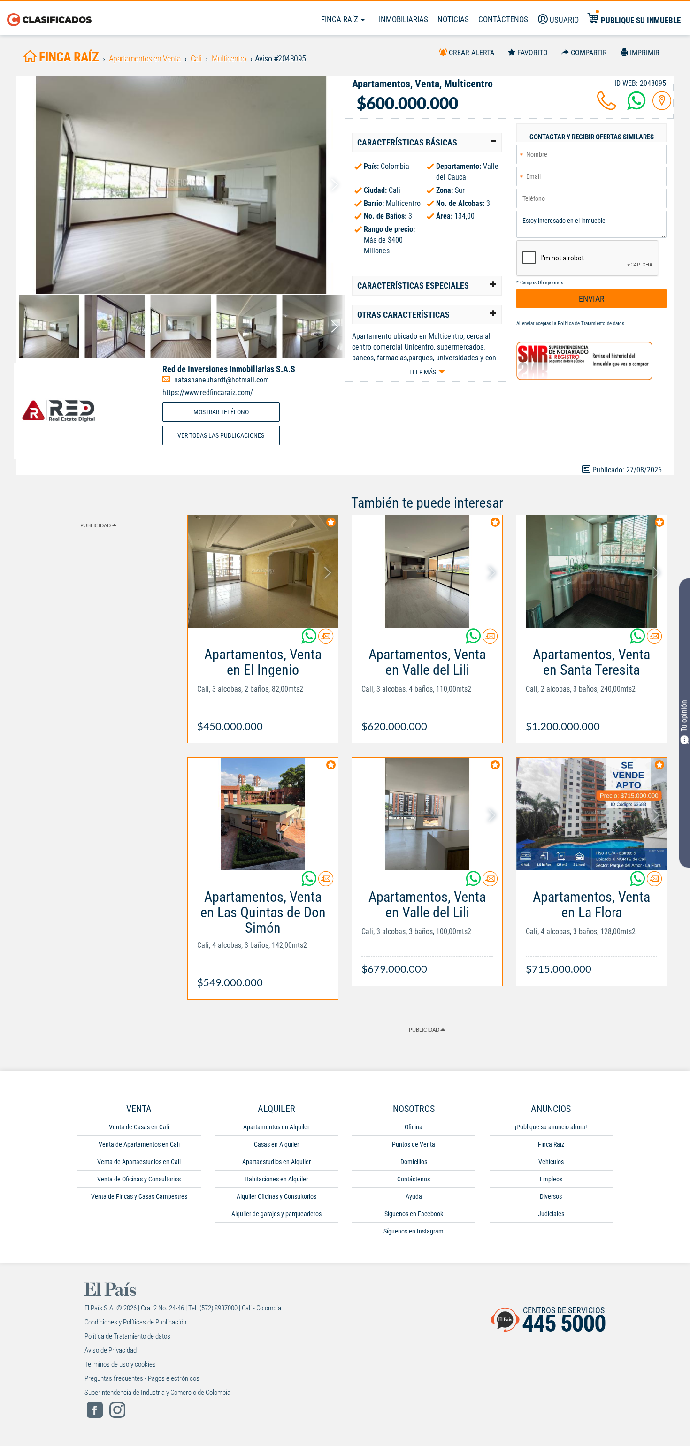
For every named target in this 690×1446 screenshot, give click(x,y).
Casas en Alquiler (276, 1144)
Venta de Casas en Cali (139, 1127)
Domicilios (413, 1161)
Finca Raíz (340, 19)
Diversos (551, 1196)
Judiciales (551, 1214)
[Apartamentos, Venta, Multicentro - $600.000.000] (180, 185)
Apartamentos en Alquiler (276, 1127)
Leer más (422, 372)
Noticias (453, 19)
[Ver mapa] (661, 106)
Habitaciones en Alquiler (276, 1179)
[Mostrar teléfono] (606, 106)
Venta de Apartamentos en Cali (139, 1144)
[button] (427, 142)
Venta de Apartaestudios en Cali (139, 1161)
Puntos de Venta (413, 1144)
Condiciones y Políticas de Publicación (135, 1322)
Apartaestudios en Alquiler (276, 1161)
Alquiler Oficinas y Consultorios (276, 1196)
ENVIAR (592, 299)
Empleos (551, 1179)
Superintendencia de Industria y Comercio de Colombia (157, 1392)
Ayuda (414, 1196)
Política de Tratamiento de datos (591, 323)
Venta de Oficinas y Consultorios (139, 1179)
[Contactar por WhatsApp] (636, 106)
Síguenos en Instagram (413, 1231)
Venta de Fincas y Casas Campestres (139, 1196)
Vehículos (551, 1161)
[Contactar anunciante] (325, 640)
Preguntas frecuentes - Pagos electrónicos (141, 1378)
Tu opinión (684, 716)
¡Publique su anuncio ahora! (551, 1127)
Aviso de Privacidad (110, 1350)
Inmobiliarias (403, 19)
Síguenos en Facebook (413, 1214)
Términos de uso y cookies (120, 1364)
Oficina (413, 1127)
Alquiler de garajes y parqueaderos (276, 1214)
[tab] (427, 142)
